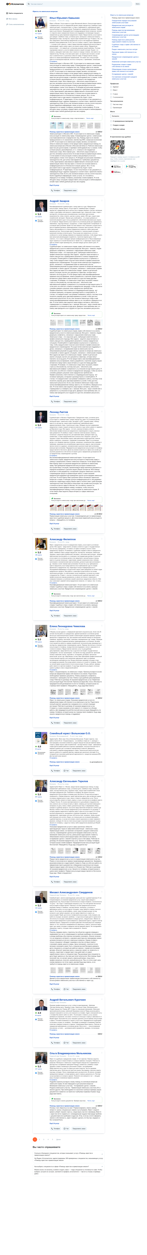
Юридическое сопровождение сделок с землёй (125, 58)
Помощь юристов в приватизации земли (65, 132)
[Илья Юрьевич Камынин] (41, 23)
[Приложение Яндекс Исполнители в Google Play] (131, 166)
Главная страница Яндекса (7, 3)
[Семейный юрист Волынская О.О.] (41, 738)
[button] (89, 118)
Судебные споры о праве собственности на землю (126, 45)
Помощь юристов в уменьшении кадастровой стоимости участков (123, 41)
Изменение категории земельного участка (126, 62)
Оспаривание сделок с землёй (122, 74)
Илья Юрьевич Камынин (65, 18)
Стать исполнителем (16, 24)
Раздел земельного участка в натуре (124, 49)
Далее (58, 1139)
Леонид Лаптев (59, 412)
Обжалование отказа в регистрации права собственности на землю (124, 70)
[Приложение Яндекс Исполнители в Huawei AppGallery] (116, 172)
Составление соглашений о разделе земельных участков (124, 78)
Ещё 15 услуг (54, 717)
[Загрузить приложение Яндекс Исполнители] (125, 147)
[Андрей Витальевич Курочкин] (41, 1004)
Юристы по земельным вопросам (121, 15)
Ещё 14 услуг (54, 523)
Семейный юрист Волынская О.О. (70, 733)
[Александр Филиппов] (41, 544)
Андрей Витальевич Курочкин (68, 999)
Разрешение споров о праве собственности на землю (121, 65)
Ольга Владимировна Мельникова (70, 1053)
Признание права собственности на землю (124, 53)
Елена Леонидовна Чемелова (67, 626)
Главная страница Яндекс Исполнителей (15, 3)
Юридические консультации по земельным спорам (122, 26)
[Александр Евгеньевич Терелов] (41, 786)
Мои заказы (13, 19)
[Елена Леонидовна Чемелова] (41, 631)
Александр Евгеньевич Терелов (69, 781)
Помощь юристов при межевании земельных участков (123, 31)
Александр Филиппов (63, 539)
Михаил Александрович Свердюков (71, 892)
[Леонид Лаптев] (41, 417)
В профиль (53, 61)
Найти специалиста (16, 13)
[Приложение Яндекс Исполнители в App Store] (116, 166)
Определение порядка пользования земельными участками (124, 21)
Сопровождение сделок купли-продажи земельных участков (125, 36)
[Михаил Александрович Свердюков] (41, 897)
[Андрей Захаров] (41, 206)
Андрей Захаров (59, 201)
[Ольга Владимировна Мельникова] (41, 1058)
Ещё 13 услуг (54, 185)
